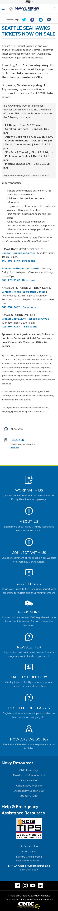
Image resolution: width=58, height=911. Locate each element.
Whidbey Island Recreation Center (23, 291)
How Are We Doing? (29, 739)
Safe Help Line (29, 846)
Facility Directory (29, 677)
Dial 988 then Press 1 (29, 860)
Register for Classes (29, 708)
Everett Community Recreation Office (25, 318)
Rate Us (14, 447)
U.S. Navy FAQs (29, 795)
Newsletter (29, 647)
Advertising (29, 583)
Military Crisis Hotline (29, 856)
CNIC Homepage (29, 770)
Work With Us (29, 490)
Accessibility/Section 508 (29, 790)
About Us (29, 521)
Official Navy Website (29, 785)
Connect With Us (29, 552)
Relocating (29, 612)
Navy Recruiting (29, 780)
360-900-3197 (29, 869)
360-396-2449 (11, 260)
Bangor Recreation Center (18, 252)
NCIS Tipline (29, 851)
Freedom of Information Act (29, 775)
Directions (28, 260)
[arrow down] (29, 2)
